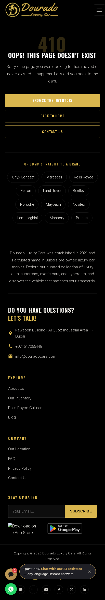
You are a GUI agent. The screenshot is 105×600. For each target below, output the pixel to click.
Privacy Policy (20, 468)
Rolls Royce (83, 177)
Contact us (52, 131)
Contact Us (18, 478)
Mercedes (54, 177)
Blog (12, 417)
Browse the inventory (52, 100)
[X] (71, 589)
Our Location (19, 449)
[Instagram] (33, 589)
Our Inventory (19, 398)
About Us (16, 388)
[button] (57, 571)
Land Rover (52, 191)
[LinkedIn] (84, 589)
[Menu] (99, 10)
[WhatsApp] (20, 589)
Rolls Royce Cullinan (25, 408)
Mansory (57, 218)
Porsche (27, 204)
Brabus (82, 218)
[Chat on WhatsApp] (11, 589)
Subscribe (81, 511)
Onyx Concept (23, 177)
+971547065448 (28, 346)
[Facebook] (59, 589)
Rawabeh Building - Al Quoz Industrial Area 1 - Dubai (54, 333)
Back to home (53, 115)
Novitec (79, 204)
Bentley (78, 191)
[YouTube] (46, 589)
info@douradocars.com (35, 356)
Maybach (53, 204)
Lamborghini (27, 218)
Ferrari (26, 191)
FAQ (11, 458)
